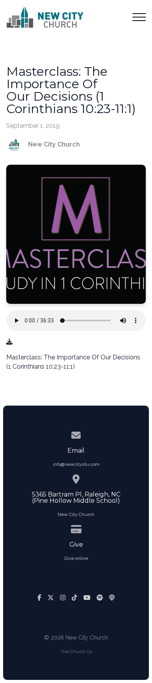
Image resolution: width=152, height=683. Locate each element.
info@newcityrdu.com (76, 464)
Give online (76, 558)
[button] (139, 17)
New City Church (76, 514)
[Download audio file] (9, 342)
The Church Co (76, 651)
